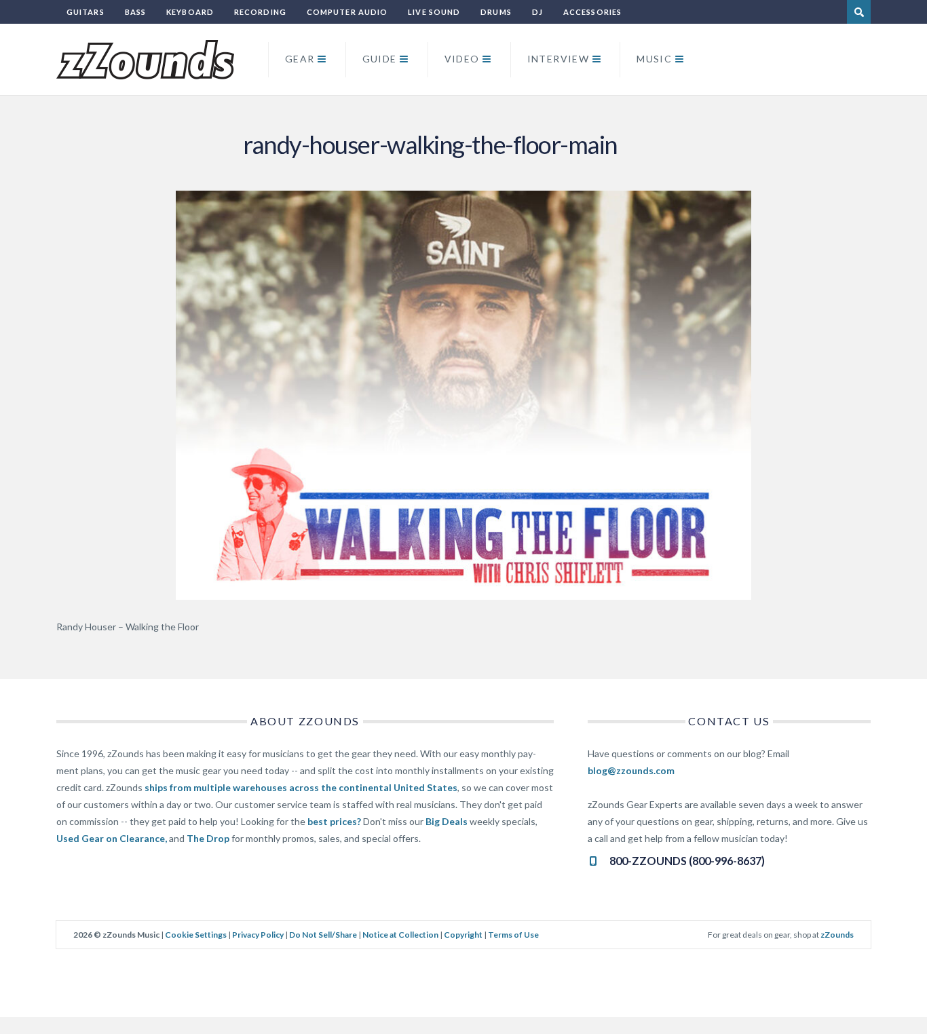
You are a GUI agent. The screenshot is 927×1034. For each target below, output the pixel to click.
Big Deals (446, 821)
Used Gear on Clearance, (111, 838)
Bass (135, 11)
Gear (300, 58)
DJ (537, 11)
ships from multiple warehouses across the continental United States (301, 787)
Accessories (592, 11)
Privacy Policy (258, 935)
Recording (260, 11)
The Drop (208, 838)
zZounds (837, 935)
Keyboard (190, 11)
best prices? (334, 821)
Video (462, 58)
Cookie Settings (196, 935)
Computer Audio (347, 11)
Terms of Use (513, 935)
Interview (558, 58)
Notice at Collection (400, 935)
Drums (496, 11)
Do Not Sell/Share (323, 935)
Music (654, 58)
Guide (379, 58)
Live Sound (434, 11)
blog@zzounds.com (631, 770)
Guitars (86, 11)
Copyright (463, 935)
